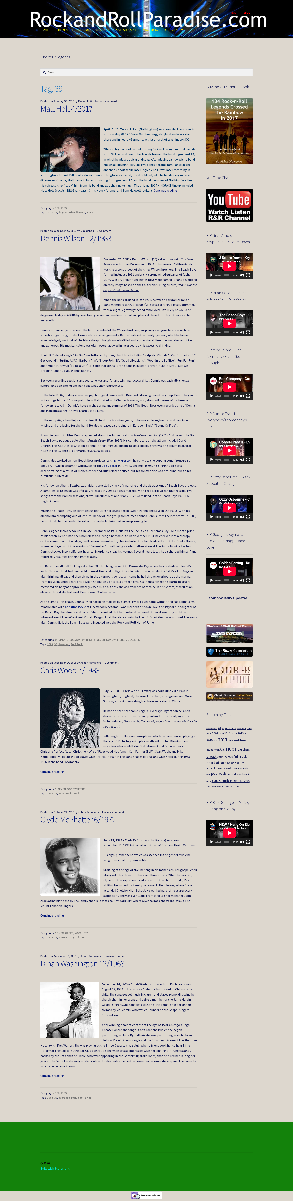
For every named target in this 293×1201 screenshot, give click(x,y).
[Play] (212, 275)
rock (76, 793)
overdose (64, 1097)
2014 (247, 733)
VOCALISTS (150, 30)
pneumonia (65, 793)
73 (228, 728)
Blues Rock (213, 749)
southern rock (214, 786)
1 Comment (104, 231)
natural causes (214, 768)
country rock (225, 757)
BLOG (247, 12)
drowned (63, 644)
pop (208, 774)
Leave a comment (106, 101)
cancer (228, 748)
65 (207, 728)
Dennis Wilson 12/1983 (75, 238)
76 (234, 728)
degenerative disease (71, 212)
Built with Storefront (55, 1168)
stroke (225, 786)
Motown (63, 937)
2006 (249, 728)
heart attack (216, 762)
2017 (50, 212)
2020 (236, 740)
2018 (230, 740)
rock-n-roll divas (81, 1097)
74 (231, 728)
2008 (208, 733)
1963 (50, 1097)
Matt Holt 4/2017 (66, 108)
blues (242, 740)
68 (216, 728)
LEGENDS (102, 30)
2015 (209, 740)
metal (90, 212)
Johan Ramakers (90, 662)
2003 (239, 728)
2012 (234, 733)
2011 (227, 733)
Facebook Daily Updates (227, 597)
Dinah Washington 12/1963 (82, 963)
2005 (243, 728)
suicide (234, 786)
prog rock (231, 774)
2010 (221, 733)
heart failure (235, 763)
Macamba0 (85, 101)
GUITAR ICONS (126, 30)
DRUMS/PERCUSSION (68, 640)
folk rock (240, 756)
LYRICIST (87, 640)
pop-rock (218, 773)
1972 (50, 937)
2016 (215, 740)
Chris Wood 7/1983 (70, 670)
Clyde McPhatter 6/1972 (78, 819)
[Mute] (242, 275)
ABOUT (234, 12)
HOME (44, 30)
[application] (229, 266)
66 (210, 728)
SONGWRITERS (115, 640)
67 (213, 728)
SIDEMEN (171, 30)
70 (223, 728)
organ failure (78, 937)
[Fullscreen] (248, 275)
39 (55, 212)
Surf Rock (77, 644)
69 (219, 728)
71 (226, 728)
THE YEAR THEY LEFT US (72, 30)
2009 (215, 733)
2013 (240, 733)
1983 (50, 644)
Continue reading (165, 190)
